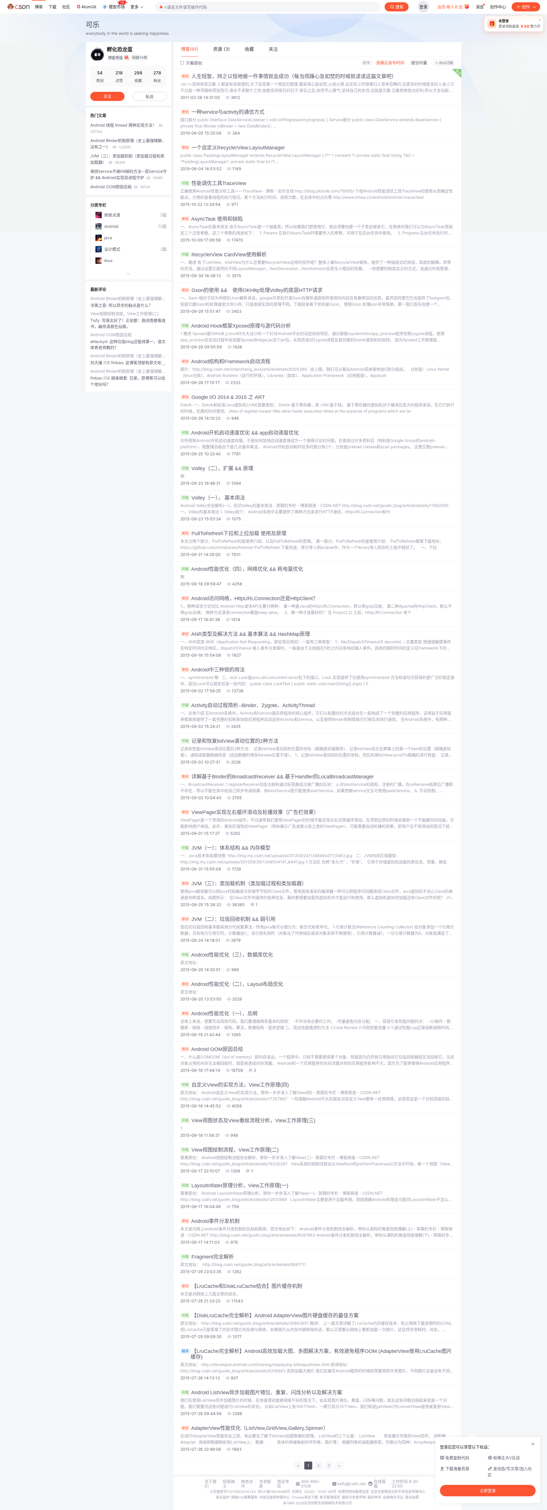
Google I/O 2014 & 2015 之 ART (223, 397)
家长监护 (223, 1497)
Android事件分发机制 (211, 1221)
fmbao (96, 378)
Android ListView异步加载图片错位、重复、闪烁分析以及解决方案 (262, 1392)
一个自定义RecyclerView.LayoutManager (233, 148)
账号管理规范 (330, 1497)
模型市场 (117, 6)
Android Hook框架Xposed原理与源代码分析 (236, 326)
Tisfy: (96, 320)
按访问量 (419, 62)
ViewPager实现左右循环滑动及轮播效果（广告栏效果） (250, 812)
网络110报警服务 (244, 1497)
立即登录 (488, 1490)
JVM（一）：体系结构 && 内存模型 (226, 848)
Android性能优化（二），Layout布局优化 (232, 984)
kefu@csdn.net (352, 1483)
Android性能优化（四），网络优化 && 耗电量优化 (242, 569)
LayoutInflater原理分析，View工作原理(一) (235, 1185)
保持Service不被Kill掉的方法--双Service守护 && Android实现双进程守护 (128, 174)
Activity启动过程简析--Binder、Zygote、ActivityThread (248, 705)
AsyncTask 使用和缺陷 (212, 219)
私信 (150, 96)
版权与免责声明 (354, 1497)
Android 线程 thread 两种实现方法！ (124, 128)
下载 (52, 6)
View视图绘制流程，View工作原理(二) (230, 1150)
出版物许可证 (393, 1497)
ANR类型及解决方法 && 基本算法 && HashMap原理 (246, 634)
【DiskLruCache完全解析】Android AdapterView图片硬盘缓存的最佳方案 (270, 1315)
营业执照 (412, 1497)
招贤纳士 (229, 1483)
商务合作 (247, 1483)
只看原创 (193, 62)
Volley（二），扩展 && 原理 (217, 468)
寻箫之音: (99, 305)
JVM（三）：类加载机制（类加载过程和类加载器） (244, 883)
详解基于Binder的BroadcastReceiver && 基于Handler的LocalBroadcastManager (278, 777)
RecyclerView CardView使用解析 (224, 254)
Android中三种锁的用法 (213, 670)
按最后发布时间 (390, 62)
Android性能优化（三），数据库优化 (227, 955)
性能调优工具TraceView (214, 183)
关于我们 (211, 1483)
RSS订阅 (446, 63)
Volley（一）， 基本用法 (213, 498)
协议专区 (283, 1483)
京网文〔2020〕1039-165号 (314, 1491)
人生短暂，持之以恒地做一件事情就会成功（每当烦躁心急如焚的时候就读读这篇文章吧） (289, 76)
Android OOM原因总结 (212, 1049)
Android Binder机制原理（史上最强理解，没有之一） (128, 143)
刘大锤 (96, 362)
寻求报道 (265, 1483)
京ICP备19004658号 (274, 1491)
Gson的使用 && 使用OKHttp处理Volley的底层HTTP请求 (252, 290)
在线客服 (380, 1483)
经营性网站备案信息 (353, 1491)
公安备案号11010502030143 (233, 1491)
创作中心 (498, 6)
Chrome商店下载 (305, 1497)
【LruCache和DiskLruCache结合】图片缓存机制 (242, 1286)
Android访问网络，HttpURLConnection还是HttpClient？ (250, 598)
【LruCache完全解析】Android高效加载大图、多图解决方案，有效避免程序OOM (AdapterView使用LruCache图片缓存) (317, 1354)
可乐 (92, 25)
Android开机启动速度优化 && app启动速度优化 (240, 433)
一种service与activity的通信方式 (223, 112)
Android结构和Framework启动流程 (226, 361)
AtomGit (88, 6)
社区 (66, 6)
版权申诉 (374, 1497)
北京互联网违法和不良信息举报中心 (398, 1491)
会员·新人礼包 (451, 6)
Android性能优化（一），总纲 (220, 1013)
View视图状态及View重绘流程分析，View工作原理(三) (248, 1120)
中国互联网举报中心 (274, 1497)
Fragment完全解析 (208, 1257)
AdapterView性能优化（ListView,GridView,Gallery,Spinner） (255, 1428)
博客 (39, 6)
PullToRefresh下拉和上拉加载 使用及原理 (234, 533)
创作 (526, 6)
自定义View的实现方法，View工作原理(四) (235, 1085)
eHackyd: (99, 341)
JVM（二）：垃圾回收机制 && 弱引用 (228, 919)
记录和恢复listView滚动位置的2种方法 (230, 741)
